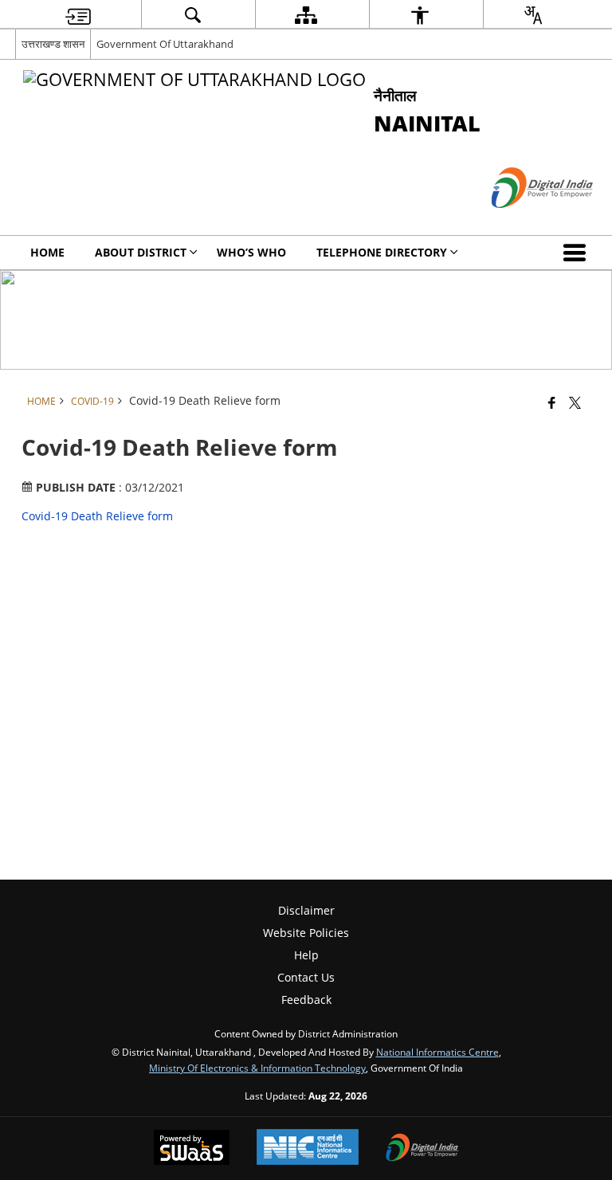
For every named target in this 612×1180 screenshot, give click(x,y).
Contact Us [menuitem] (306, 977)
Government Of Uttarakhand (164, 44)
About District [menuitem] (140, 252)
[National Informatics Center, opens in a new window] (308, 1148)
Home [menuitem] (47, 252)
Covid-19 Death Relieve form (97, 515)
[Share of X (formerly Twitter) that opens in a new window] (575, 401)
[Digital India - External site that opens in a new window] (522, 221)
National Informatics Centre (437, 1051)
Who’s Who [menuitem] (251, 252)
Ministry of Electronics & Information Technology (257, 1067)
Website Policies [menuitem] (306, 932)
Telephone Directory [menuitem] (381, 252)
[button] (578, 252)
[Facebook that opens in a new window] (552, 401)
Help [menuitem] (306, 954)
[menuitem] (78, 14)
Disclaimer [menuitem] (306, 910)
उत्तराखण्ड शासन (53, 44)
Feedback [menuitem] (306, 999)
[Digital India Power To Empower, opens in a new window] (422, 1149)
